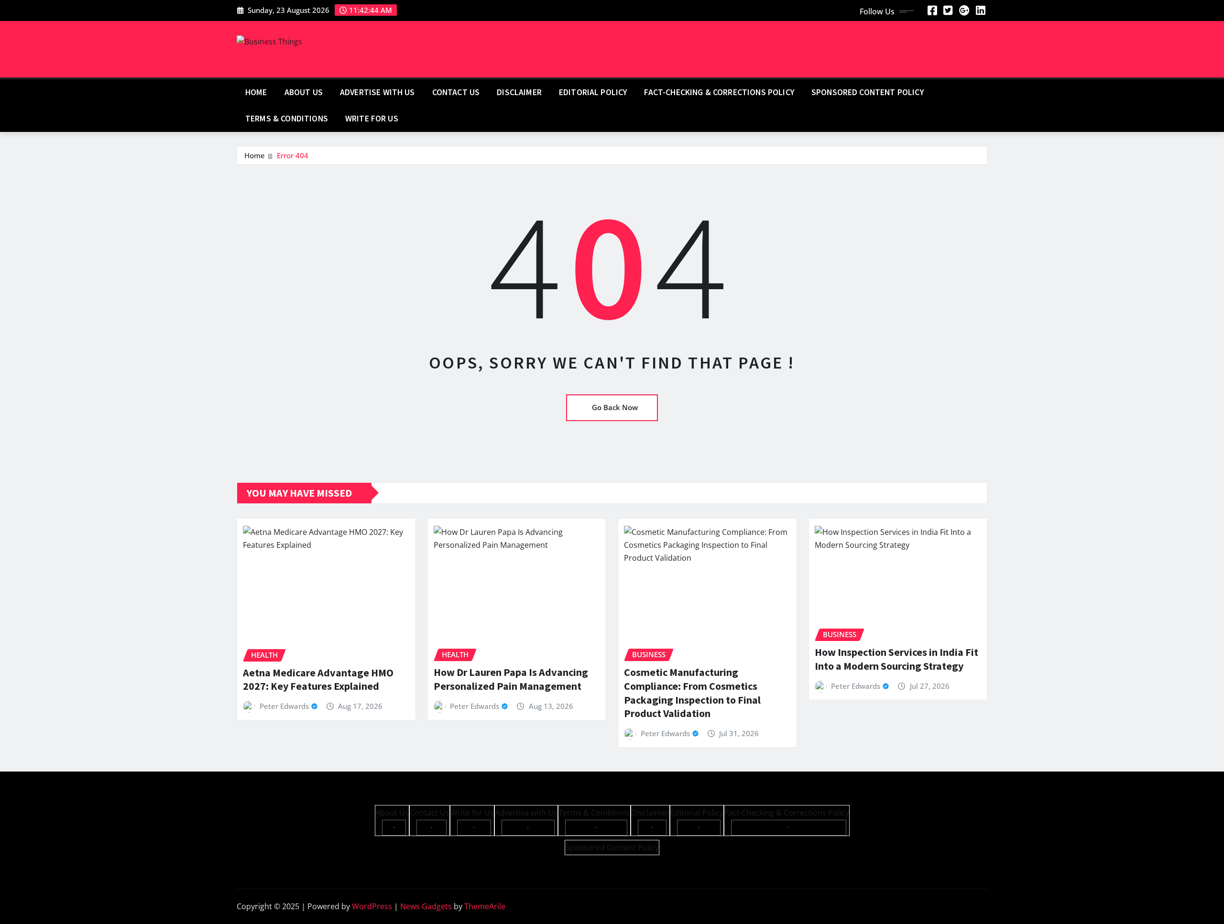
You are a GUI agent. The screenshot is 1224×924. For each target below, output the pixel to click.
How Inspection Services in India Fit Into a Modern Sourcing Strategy (896, 659)
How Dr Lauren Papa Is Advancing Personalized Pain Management (511, 679)
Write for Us (371, 118)
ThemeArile (484, 906)
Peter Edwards (284, 706)
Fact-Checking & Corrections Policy (719, 92)
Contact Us (456, 92)
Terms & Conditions (286, 118)
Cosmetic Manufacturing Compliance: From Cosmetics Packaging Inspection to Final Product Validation (692, 692)
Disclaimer (519, 92)
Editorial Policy (593, 92)
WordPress (372, 906)
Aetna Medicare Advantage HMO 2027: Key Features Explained (318, 679)
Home (256, 92)
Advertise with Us (377, 92)
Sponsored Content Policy (867, 92)
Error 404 (292, 155)
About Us (303, 92)
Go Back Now (615, 407)
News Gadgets (426, 906)
